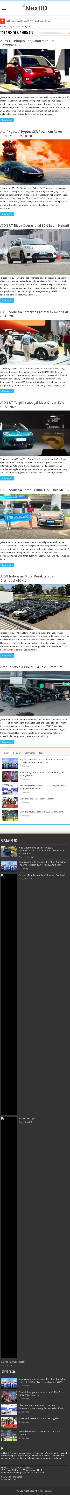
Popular (17, 753)
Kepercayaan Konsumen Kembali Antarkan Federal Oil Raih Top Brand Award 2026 (42, 863)
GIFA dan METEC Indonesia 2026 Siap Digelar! (41, 812)
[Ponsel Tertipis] (9, 1237)
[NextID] (35, 7)
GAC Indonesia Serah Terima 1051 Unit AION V (34, 490)
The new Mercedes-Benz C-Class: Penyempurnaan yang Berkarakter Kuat (41, 1407)
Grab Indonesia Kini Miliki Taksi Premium (31, 667)
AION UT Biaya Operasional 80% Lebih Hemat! (34, 225)
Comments (30, 753)
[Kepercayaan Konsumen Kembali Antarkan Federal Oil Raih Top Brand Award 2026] (9, 866)
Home (3, 26)
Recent (6, 753)
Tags (41, 753)
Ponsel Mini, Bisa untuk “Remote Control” (42, 875)
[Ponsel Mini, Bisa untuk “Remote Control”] (9, 994)
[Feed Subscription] (69, 33)
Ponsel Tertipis (27, 1118)
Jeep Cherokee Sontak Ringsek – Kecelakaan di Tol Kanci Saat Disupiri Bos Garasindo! (41, 850)
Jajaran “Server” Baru (13, 1361)
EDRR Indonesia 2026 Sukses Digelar (37, 799)
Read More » (7, 120)
